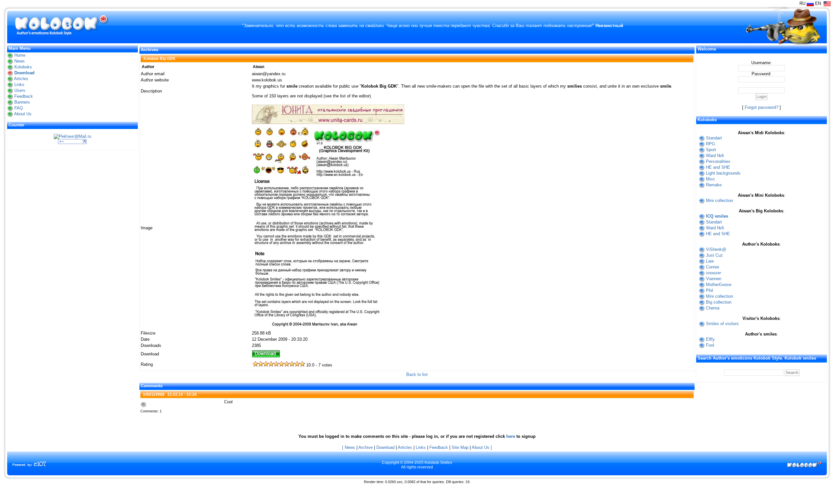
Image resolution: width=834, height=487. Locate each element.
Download (24, 72)
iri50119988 (154, 394)
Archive (365, 447)
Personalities (718, 161)
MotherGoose (718, 284)
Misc (710, 179)
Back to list (417, 374)
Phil (709, 290)
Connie (712, 267)
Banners (22, 102)
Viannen (713, 278)
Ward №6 (715, 155)
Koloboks (23, 66)
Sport (711, 149)
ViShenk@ (716, 249)
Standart (714, 138)
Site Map (460, 447)
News (19, 61)
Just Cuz (714, 255)
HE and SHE (718, 167)
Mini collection (719, 200)
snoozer (713, 272)
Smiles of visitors (722, 323)
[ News (348, 447)
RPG (710, 143)
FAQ (18, 108)
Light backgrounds (723, 173)
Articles (21, 78)
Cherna (712, 308)
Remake (714, 184)
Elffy (710, 339)
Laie (710, 261)
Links (19, 84)
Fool (710, 345)
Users (19, 90)
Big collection (718, 302)
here (510, 436)
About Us (23, 113)
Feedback (23, 96)
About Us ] (482, 447)
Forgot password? (761, 107)
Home (19, 55)
